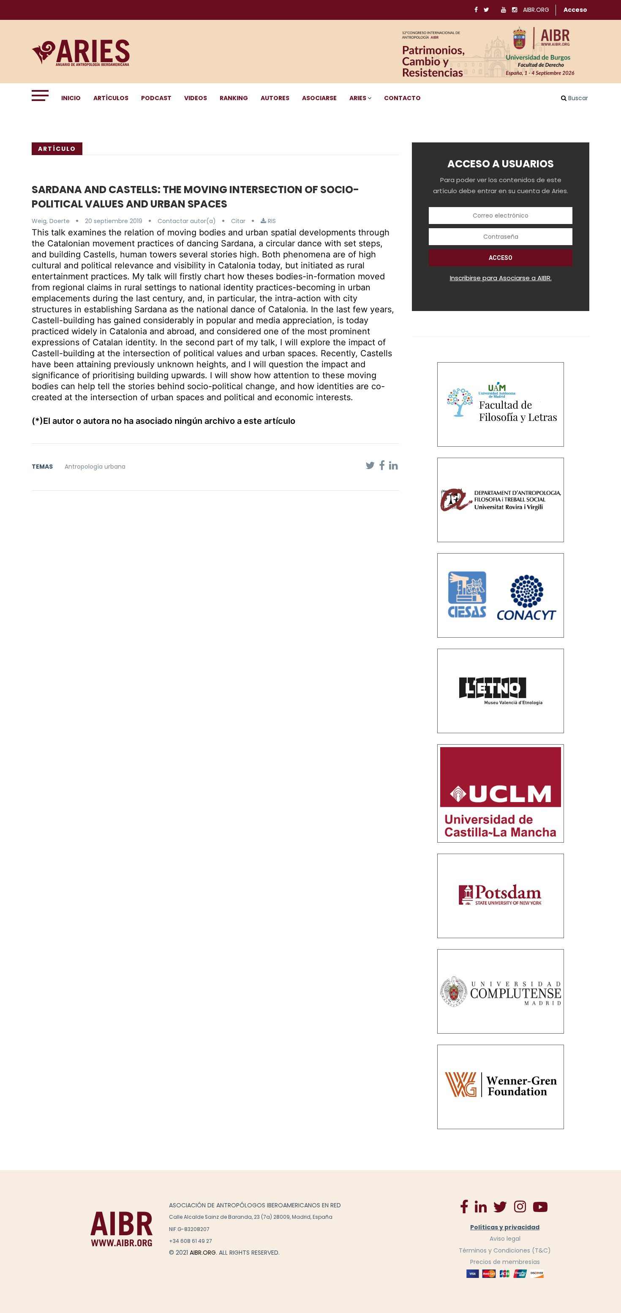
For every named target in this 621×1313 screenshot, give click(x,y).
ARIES (357, 98)
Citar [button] (238, 221)
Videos (195, 98)
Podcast (156, 98)
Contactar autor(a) (187, 221)
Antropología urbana (95, 466)
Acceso (575, 9)
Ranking (234, 98)
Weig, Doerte (51, 221)
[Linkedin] (481, 1206)
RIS (271, 221)
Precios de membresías (505, 1262)
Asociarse (319, 98)
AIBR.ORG (536, 9)
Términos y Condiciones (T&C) (505, 1250)
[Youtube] (540, 1206)
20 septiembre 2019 (113, 221)
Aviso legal (505, 1238)
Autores (275, 98)
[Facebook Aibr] (464, 1206)
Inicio (71, 98)
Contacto (402, 98)
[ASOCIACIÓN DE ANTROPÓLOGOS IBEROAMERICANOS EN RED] (121, 1229)
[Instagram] (520, 1206)
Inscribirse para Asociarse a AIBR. (501, 277)
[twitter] (500, 1206)
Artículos (110, 98)
